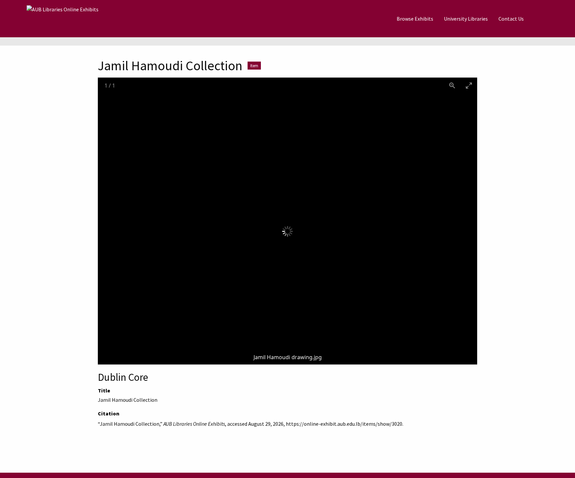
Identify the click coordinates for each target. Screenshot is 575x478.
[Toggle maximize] (469, 85)
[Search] (545, 19)
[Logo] (62, 18)
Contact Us (511, 18)
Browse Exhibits (415, 18)
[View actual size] (452, 85)
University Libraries (466, 18)
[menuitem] (415, 18)
